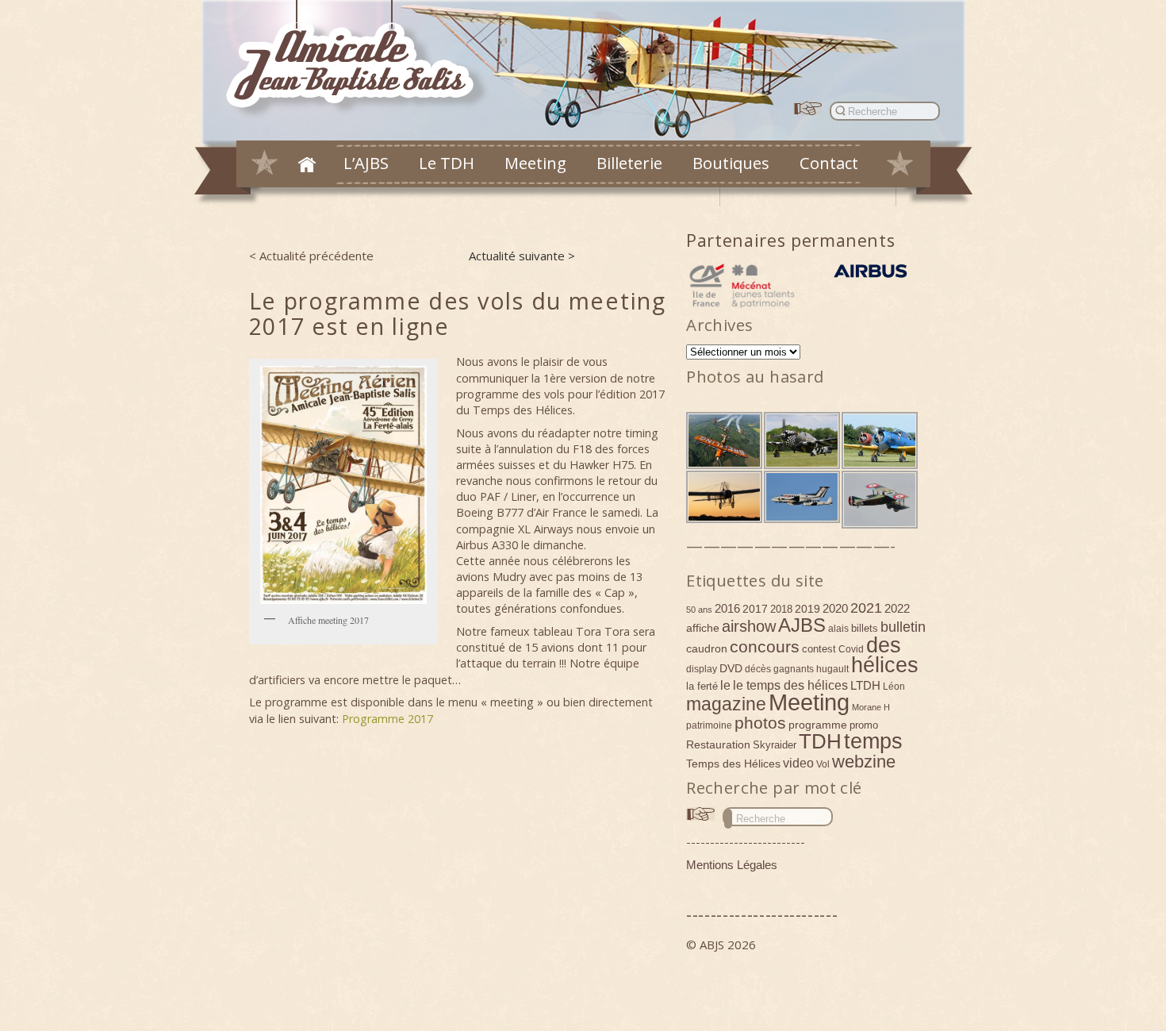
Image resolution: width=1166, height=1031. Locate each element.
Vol (823, 764)
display (701, 669)
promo (864, 725)
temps (873, 741)
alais (838, 628)
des (883, 645)
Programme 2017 (387, 718)
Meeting (535, 163)
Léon (894, 686)
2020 (835, 608)
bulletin (903, 627)
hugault (832, 669)
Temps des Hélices (733, 763)
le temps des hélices (790, 685)
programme (817, 724)
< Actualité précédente (311, 256)
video (798, 763)
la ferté (702, 686)
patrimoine (709, 725)
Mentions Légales (731, 864)
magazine (726, 704)
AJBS (802, 625)
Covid (851, 649)
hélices (885, 665)
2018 (781, 609)
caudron (706, 648)
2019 (807, 608)
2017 (755, 608)
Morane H (871, 707)
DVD (730, 668)
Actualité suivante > (522, 256)
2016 (727, 608)
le (725, 685)
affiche (702, 627)
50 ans (699, 609)
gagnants (793, 669)
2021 (866, 608)
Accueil (307, 164)
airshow (749, 626)
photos (760, 723)
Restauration (718, 744)
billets (864, 628)
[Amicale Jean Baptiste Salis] (359, 60)
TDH (820, 741)
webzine (864, 761)
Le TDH (446, 163)
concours (765, 646)
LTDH (865, 685)
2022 (897, 608)
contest (819, 649)
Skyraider (774, 745)
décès (758, 669)
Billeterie (629, 163)
